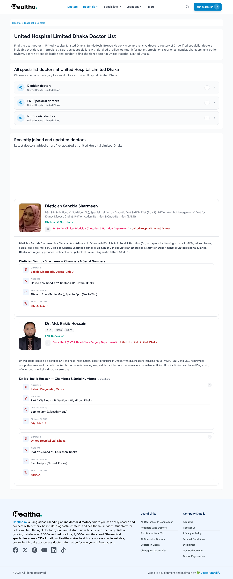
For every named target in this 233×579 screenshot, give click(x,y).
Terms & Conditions (194, 539)
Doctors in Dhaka (150, 544)
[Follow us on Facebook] (15, 550)
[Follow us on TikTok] (63, 550)
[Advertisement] (116, 175)
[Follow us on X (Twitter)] (25, 550)
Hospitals (89, 7)
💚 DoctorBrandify (208, 573)
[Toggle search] (187, 6)
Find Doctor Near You (152, 533)
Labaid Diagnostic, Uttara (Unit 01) (53, 272)
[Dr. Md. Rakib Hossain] (30, 335)
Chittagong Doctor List (153, 550)
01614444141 (39, 423)
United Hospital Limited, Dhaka (151, 228)
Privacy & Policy (192, 533)
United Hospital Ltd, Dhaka (48, 440)
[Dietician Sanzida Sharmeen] (30, 217)
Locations (133, 7)
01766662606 (39, 306)
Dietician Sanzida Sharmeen (71, 206)
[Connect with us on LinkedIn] (53, 550)
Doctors (72, 7)
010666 (35, 475)
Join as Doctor (204, 6)
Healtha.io (20, 522)
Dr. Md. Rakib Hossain (65, 323)
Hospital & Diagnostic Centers (28, 22)
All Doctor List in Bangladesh (157, 521)
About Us (188, 521)
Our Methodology (193, 550)
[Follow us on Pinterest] (34, 550)
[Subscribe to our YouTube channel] (44, 550)
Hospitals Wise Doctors (154, 527)
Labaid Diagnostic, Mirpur (47, 389)
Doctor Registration (194, 556)
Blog (151, 7)
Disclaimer (189, 544)
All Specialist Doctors (153, 539)
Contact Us (189, 527)
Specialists (111, 7)
